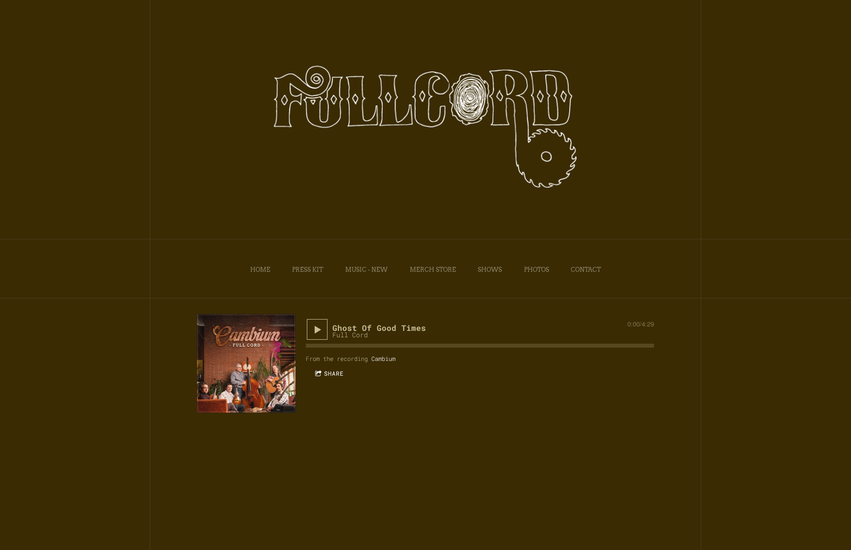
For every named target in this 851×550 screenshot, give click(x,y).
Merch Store (433, 269)
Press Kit (307, 269)
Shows (490, 269)
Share (334, 373)
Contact (586, 269)
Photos (536, 269)
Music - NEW (366, 269)
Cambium (383, 358)
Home (260, 269)
